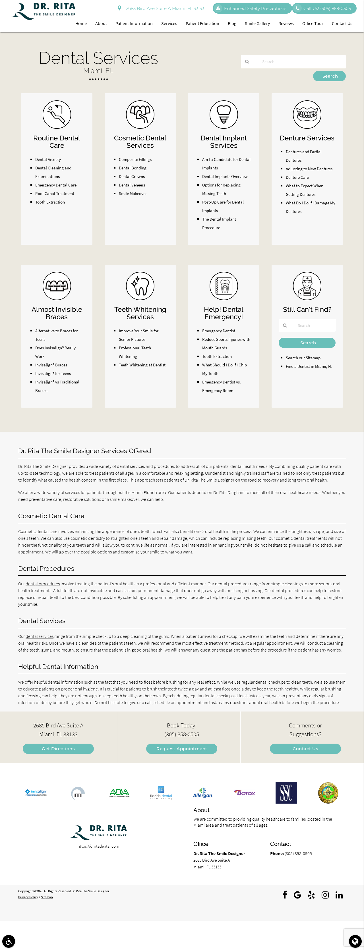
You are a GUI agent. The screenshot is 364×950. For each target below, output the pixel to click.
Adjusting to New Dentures (309, 168)
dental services (39, 636)
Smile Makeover (133, 193)
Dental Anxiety (48, 159)
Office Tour (312, 23)
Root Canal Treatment (54, 193)
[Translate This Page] (355, 941)
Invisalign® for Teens (53, 373)
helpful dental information (58, 682)
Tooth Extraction (50, 202)
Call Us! (327, 8)
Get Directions (58, 748)
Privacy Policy (28, 897)
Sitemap (47, 897)
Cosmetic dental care (37, 531)
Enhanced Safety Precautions (255, 8)
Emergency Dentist (218, 330)
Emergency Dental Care (55, 185)
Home (81, 23)
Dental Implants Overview (225, 176)
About (101, 23)
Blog (232, 23)
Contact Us (342, 23)
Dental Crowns (132, 176)
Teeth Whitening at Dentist (142, 365)
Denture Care (297, 177)
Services (169, 23)
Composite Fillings (135, 159)
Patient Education (202, 23)
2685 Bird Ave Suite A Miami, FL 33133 (164, 8)
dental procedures (43, 583)
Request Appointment (181, 748)
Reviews (286, 23)
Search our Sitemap (303, 357)
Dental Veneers (132, 185)
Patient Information (134, 23)
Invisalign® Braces (51, 365)
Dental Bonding (132, 168)
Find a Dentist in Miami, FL (309, 366)
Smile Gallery (257, 23)
